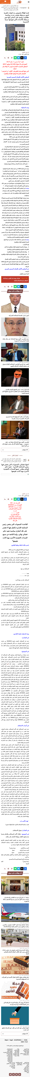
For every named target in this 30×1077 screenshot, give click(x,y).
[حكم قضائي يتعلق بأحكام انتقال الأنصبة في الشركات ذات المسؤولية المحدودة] (15, 968)
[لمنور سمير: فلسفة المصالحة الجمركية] (15, 305)
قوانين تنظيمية (26, 1051)
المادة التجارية (9, 1057)
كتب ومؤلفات (26, 1071)
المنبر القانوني (9, 1050)
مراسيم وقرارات (26, 1054)
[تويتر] (16, 1074)
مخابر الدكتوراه (19, 1063)
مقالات (18, 1049)
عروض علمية (26, 1070)
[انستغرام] (10, 1074)
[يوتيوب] (13, 1074)
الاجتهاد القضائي (24, 460)
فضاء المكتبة (26, 1062)
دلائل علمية (27, 1066)
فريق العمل (13, 1066)
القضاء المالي (10, 1054)
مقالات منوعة (17, 1055)
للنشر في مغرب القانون (11, 1063)
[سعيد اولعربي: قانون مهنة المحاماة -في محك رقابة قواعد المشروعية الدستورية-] (15, 330)
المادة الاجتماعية (9, 1055)
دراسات (27, 1065)
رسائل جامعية (26, 1068)
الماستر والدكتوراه (19, 1062)
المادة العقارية (9, 1060)
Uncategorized (23, 7)
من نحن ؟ (13, 1064)
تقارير (28, 1064)
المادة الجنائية (10, 1059)
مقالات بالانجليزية (16, 1054)
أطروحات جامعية (26, 1063)
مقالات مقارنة (16, 1052)
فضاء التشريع (26, 1049)
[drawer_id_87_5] (28, 2)
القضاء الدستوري (9, 1053)
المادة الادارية (10, 1056)
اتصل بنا (13, 1068)
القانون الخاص (16, 1050)
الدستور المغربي (26, 1050)
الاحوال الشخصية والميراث (7, 1052)
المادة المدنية (10, 1061)
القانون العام (17, 1051)
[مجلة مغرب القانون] (19, 2)
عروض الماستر (26, 1069)
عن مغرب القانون (12, 1062)
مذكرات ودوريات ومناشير (24, 1053)
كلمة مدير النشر (12, 1065)
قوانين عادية (27, 1052)
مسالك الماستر (19, 1064)
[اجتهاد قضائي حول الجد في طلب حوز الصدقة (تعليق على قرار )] (15, 1019)
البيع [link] (8, 663)
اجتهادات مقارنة (9, 1051)
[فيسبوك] (19, 1074)
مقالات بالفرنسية (16, 1053)
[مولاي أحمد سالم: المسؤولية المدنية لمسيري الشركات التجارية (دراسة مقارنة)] (15, 407)
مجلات (28, 1072)
